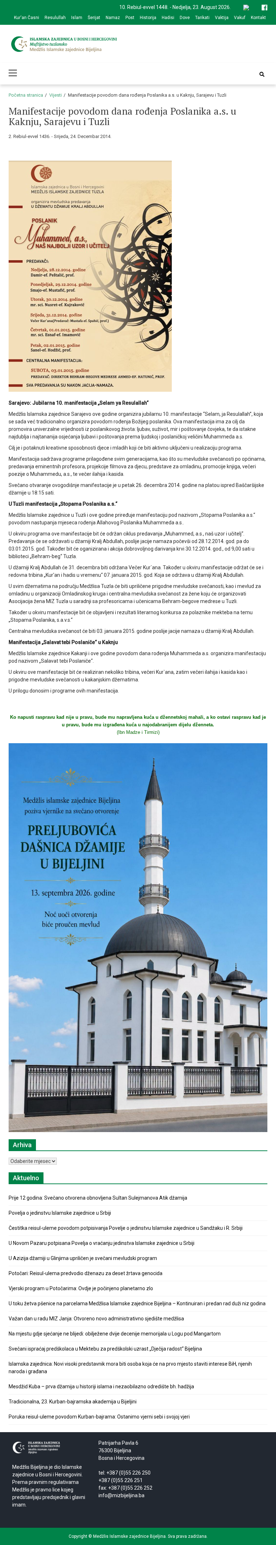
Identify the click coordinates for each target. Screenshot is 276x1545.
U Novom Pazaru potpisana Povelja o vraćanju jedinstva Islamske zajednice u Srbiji (101, 1243)
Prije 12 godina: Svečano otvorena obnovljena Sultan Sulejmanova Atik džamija (98, 1198)
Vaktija (222, 17)
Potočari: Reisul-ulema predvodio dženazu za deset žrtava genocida (85, 1273)
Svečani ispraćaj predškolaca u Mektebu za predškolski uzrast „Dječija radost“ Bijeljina (105, 1349)
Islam (76, 17)
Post (129, 17)
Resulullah (55, 17)
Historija (148, 17)
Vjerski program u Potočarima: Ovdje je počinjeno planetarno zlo (81, 1288)
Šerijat (94, 17)
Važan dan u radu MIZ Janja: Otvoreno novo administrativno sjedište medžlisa (96, 1318)
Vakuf (239, 17)
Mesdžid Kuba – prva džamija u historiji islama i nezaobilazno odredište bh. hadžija (101, 1386)
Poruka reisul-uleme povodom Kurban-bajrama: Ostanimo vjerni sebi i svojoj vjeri (99, 1417)
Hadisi (168, 17)
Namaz (113, 17)
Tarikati (202, 17)
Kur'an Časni (26, 17)
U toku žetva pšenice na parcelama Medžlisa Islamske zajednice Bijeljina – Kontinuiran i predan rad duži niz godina (137, 1303)
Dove (185, 17)
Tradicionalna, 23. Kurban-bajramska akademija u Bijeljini (73, 1401)
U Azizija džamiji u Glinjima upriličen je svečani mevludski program (83, 1258)
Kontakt (258, 17)
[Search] (262, 74)
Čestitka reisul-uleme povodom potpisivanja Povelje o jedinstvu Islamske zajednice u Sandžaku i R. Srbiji (126, 1228)
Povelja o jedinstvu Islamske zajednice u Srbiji (60, 1213)
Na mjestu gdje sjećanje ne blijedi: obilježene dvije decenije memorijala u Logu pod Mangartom (115, 1334)
